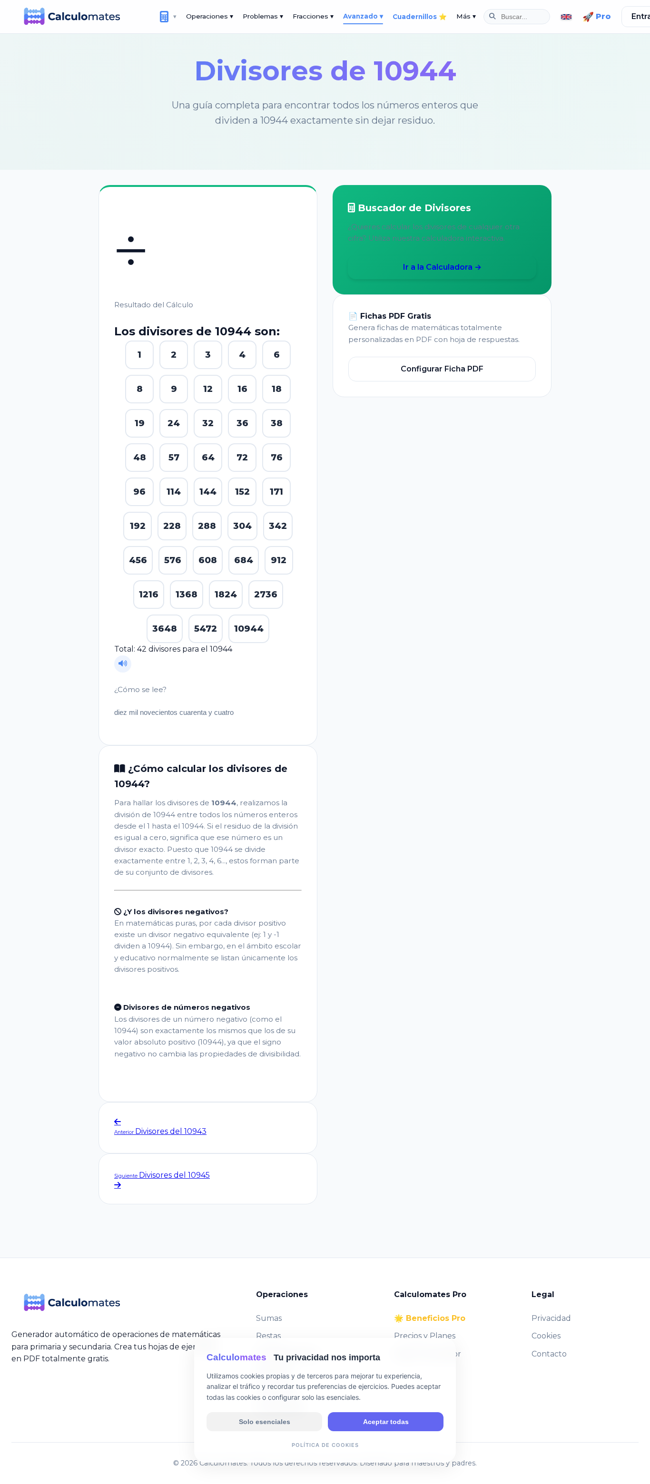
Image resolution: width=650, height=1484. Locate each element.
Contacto (549, 1353)
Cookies (546, 1335)
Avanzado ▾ (363, 16)
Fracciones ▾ (313, 16)
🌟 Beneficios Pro (429, 1318)
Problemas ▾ (263, 16)
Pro (596, 16)
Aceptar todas (386, 1421)
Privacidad (551, 1318)
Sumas (269, 1318)
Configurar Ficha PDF (442, 368)
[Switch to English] (566, 17)
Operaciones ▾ (209, 16)
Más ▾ (466, 16)
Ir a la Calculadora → (442, 267)
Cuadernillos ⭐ (420, 16)
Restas (268, 1335)
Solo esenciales (264, 1421)
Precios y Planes (424, 1335)
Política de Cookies (325, 1444)
